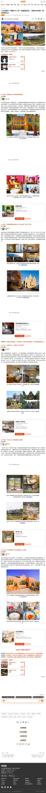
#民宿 (28, 713)
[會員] (44, 2)
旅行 (21, 4)
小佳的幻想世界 (7, 554)
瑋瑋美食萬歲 (7, 349)
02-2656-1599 (10, 772)
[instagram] (11, 787)
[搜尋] (42, 2)
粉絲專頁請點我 (23, 210)
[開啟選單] (2, 2)
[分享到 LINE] (39, 19)
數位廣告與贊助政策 (29, 784)
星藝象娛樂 (39, 784)
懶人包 (25, 4)
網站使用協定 (27, 782)
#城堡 (10, 717)
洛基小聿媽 (7, 99)
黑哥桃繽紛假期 (7, 229)
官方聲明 (38, 782)
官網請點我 (17, 210)
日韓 (35, 4)
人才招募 (3, 782)
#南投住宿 (16, 713)
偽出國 (12, 49)
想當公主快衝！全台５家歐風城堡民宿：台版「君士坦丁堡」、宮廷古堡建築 (24, 653)
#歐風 (14, 717)
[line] (8, 787)
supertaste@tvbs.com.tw (10, 769)
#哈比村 (24, 717)
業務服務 (26, 778)
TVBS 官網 (37, 791)
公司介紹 (3, 780)
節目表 (14, 782)
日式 (36, 49)
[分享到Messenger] (41, 19)
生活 (32, 4)
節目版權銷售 (39, 778)
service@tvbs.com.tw (9, 771)
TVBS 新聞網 (42, 791)
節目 (12, 4)
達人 (39, 4)
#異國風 (33, 713)
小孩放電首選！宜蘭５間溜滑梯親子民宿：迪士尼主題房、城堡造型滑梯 (23, 657)
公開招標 (38, 780)
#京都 (19, 717)
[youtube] (5, 787)
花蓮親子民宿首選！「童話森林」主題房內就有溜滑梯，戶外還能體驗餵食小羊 (25, 341)
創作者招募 (15, 780)
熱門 (15, 4)
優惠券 (8, 4)
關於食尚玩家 (3, 778)
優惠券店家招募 (16, 778)
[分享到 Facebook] (36, 19)
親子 (29, 4)
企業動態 (3, 784)
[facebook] (2, 787)
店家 (42, 4)
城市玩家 (3, 4)
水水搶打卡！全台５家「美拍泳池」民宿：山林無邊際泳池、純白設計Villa (24, 655)
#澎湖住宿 (23, 713)
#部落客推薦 (4, 717)
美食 (18, 4)
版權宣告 (15, 784)
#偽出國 (38, 713)
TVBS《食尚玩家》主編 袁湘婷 (11, 19)
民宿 (34, 48)
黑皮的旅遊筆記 (7, 444)
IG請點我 (29, 329)
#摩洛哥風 (30, 717)
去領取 (22, 61)
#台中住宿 (10, 713)
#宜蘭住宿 (4, 713)
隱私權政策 (27, 780)
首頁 (2, 8)
